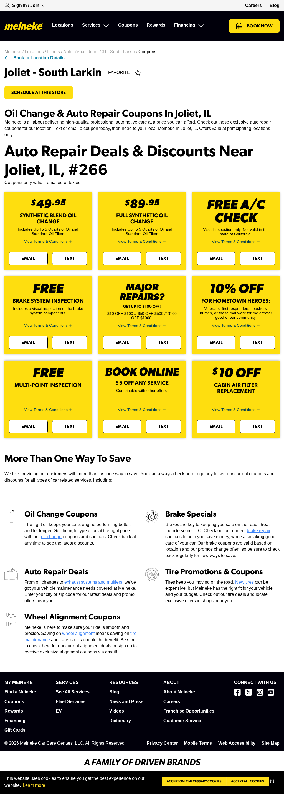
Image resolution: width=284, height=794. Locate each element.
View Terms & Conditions (46, 241)
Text (70, 258)
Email (28, 258)
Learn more (34, 785)
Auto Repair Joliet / (82, 51)
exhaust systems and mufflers (93, 582)
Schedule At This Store (38, 92)
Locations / (36, 51)
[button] (273, 781)
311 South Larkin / (120, 51)
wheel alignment (78, 633)
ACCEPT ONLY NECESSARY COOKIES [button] (194, 781)
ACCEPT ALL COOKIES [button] (247, 781)
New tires (244, 582)
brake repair (258, 530)
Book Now (260, 26)
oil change (51, 536)
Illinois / (55, 51)
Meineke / (14, 51)
